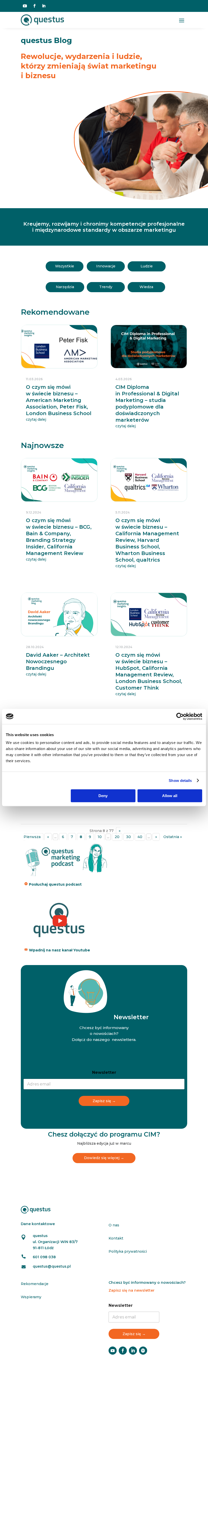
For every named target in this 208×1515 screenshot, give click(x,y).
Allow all (169, 796)
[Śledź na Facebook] (34, 5)
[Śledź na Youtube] (25, 6)
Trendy (105, 287)
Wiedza (146, 287)
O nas (114, 1225)
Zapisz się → (104, 1101)
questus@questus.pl (52, 1266)
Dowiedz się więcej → (104, 1158)
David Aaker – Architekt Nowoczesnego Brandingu (58, 661)
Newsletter (104, 1072)
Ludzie (147, 266)
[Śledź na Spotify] (143, 1351)
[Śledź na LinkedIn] (43, 5)
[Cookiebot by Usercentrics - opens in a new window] (180, 716)
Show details (180, 780)
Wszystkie (64, 266)
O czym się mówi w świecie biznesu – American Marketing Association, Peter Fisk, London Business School (58, 400)
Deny (103, 796)
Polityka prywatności (128, 1251)
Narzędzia (65, 287)
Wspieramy (31, 1297)
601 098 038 (44, 1257)
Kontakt (116, 1238)
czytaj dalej (36, 419)
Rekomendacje (34, 1284)
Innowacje (105, 266)
